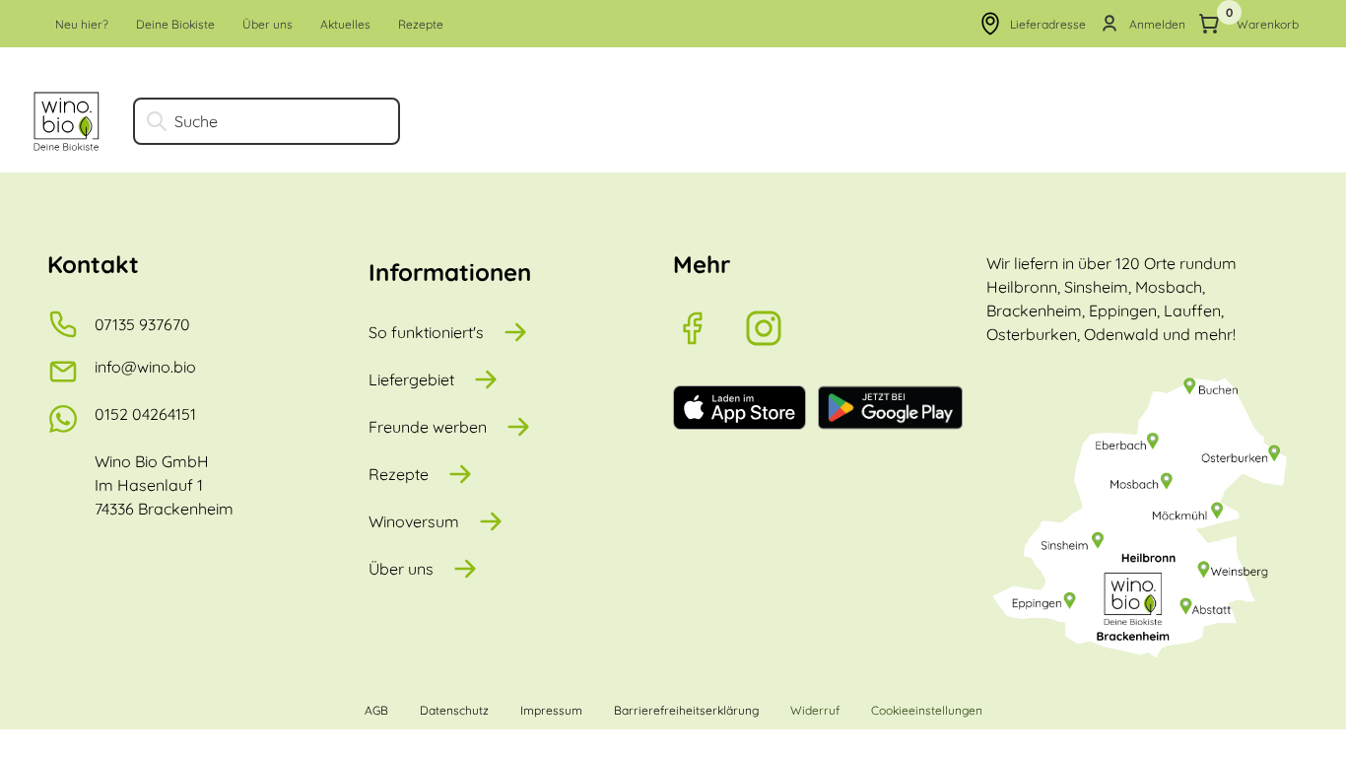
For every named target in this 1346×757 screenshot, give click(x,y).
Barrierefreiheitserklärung (686, 710)
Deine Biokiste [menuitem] (175, 24)
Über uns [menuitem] (267, 24)
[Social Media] (708, 328)
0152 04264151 (145, 414)
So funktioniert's (426, 332)
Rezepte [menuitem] (420, 24)
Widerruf (815, 710)
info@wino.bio (145, 367)
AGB (376, 710)
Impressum (551, 710)
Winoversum (414, 521)
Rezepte (399, 474)
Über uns (401, 569)
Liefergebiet (411, 379)
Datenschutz (454, 710)
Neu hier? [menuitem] (81, 24)
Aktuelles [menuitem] (345, 24)
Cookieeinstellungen (926, 710)
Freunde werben (428, 427)
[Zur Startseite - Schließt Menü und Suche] (66, 121)
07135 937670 (142, 324)
